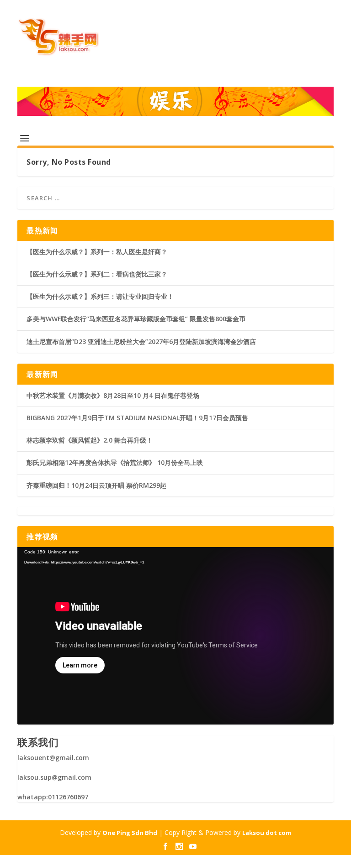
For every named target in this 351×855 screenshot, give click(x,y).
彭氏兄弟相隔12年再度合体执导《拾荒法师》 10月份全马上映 (115, 462)
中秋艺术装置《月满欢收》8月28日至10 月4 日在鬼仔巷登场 (113, 395)
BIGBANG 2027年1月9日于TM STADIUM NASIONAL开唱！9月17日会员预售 (137, 417)
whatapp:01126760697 (52, 796)
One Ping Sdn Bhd (129, 833)
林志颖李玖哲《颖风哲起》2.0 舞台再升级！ (90, 440)
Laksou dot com (266, 833)
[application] (175, 636)
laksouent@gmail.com (53, 757)
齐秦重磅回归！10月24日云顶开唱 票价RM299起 (96, 485)
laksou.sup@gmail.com (54, 777)
